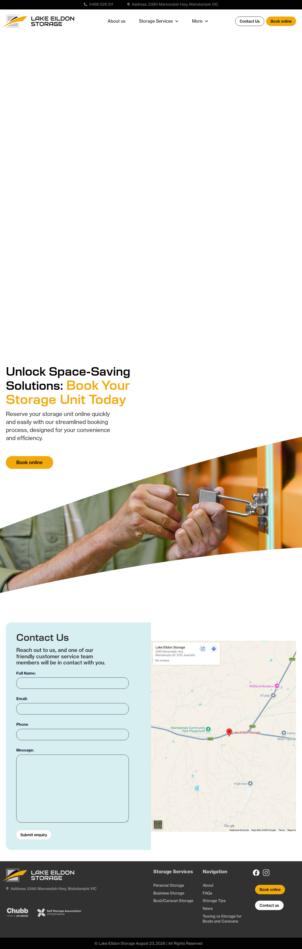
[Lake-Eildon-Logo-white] (39, 870)
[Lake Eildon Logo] (39, 16)
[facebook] (256, 873)
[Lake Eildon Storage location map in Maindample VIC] (223, 642)
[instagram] (267, 873)
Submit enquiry (33, 834)
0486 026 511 (101, 4)
